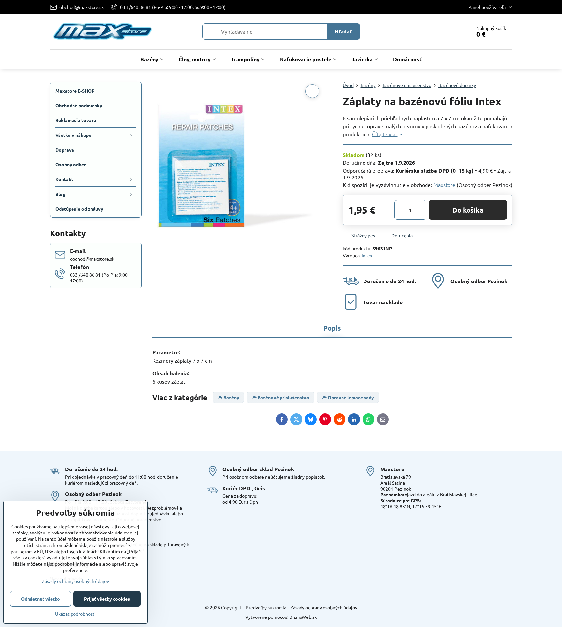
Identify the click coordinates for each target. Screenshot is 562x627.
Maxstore (444, 184)
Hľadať (343, 31)
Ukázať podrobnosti (75, 614)
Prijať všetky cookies (107, 599)
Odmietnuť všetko (40, 599)
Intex (367, 255)
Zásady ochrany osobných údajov (323, 607)
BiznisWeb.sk (303, 617)
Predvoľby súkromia (266, 607)
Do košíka (467, 210)
